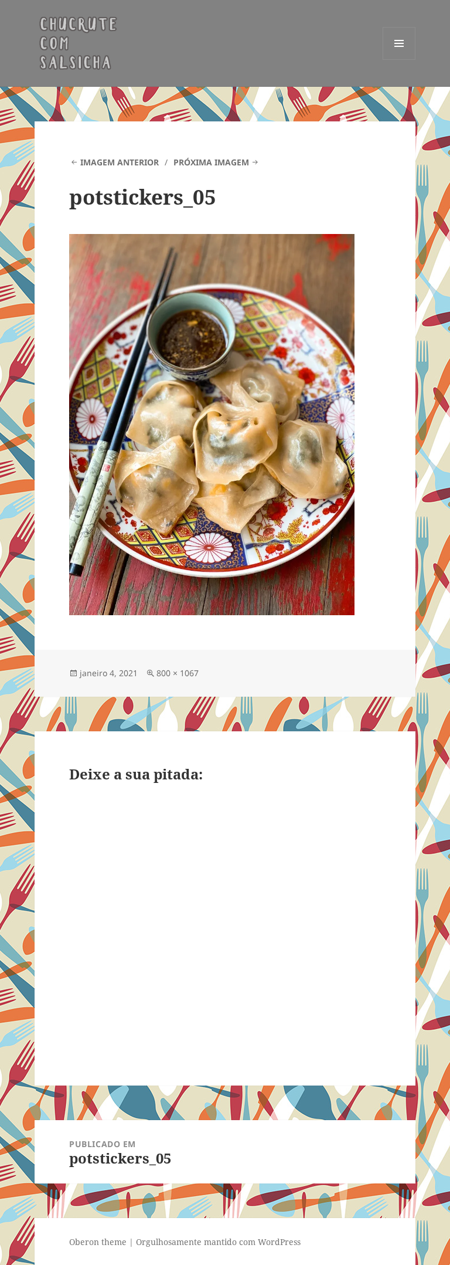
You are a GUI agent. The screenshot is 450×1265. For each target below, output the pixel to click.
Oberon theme (98, 1241)
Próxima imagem (211, 162)
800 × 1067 (177, 673)
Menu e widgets (399, 59)
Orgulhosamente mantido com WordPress (218, 1241)
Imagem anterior (119, 162)
